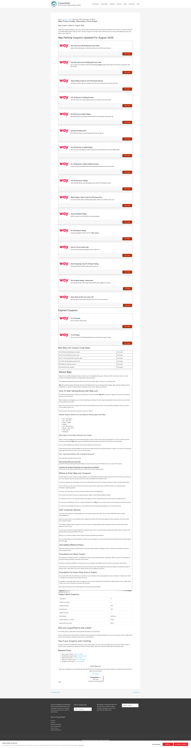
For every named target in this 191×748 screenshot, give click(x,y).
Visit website (95, 674)
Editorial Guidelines (56, 730)
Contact (53, 722)
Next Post (137, 692)
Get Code (127, 54)
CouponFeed (64, 3)
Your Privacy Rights (56, 726)
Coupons (64, 19)
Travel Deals (104, 4)
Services (119, 4)
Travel (70, 19)
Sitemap (53, 720)
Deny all (167, 744)
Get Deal (127, 288)
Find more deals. (78, 654)
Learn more (81, 745)
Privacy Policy (54, 728)
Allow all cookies (181, 744)
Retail (125, 4)
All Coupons (95, 4)
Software (112, 4)
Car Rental (131, 4)
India (138, 4)
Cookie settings (156, 744)
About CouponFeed (56, 724)
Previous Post (55, 692)
